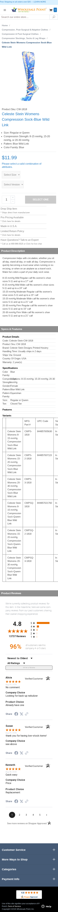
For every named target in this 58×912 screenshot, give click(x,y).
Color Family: (6, 373)
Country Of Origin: (11, 358)
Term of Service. (14, 906)
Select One (41, 199)
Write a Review (29, 668)
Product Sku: (9, 344)
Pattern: (6, 389)
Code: (5, 340)
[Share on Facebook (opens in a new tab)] (16, 714)
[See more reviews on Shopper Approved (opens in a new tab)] (26, 714)
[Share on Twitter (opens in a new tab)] (21, 714)
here (9, 221)
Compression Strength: (6, 381)
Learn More (40, 2)
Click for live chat (34, 244)
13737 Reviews (19, 636)
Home (5, 25)
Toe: (4, 403)
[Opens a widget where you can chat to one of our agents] (46, 906)
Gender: (6, 386)
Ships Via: (7, 355)
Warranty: (7, 362)
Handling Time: (9, 351)
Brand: (5, 347)
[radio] (42, 623)
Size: (5, 400)
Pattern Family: (6, 395)
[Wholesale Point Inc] (29, 9)
